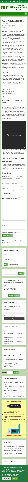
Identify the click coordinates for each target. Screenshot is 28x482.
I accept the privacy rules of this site (14, 316)
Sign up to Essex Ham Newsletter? (13, 232)
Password (6, 259)
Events (4, 180)
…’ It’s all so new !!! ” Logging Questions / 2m (11, 364)
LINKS (19, 183)
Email (4, 226)
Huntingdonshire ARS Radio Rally (12, 382)
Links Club (4, 37)
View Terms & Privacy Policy (9, 475)
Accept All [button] (15, 478)
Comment (5, 202)
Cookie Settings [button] (6, 478)
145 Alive (6, 396)
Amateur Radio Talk (7, 183)
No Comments (6, 27)
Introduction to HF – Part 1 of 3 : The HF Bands (14, 447)
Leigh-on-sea (14, 183)
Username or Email (9, 254)
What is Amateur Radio (13, 176)
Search (6, 271)
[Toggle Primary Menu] (25, 13)
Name (4, 219)
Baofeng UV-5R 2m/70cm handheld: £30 (12, 411)
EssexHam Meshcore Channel (12, 331)
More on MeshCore (14, 295)
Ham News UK (17, 450)
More (5, 417)
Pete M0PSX (15, 25)
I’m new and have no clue (10, 359)
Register (15, 264)
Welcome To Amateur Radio (18, 112)
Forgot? (11, 264)
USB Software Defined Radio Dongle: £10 (15, 416)
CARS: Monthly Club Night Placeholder (14, 386)
